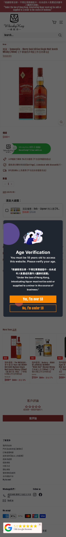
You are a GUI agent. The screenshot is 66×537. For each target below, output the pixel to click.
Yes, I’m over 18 (33, 299)
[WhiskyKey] (8, 531)
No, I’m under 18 (33, 308)
